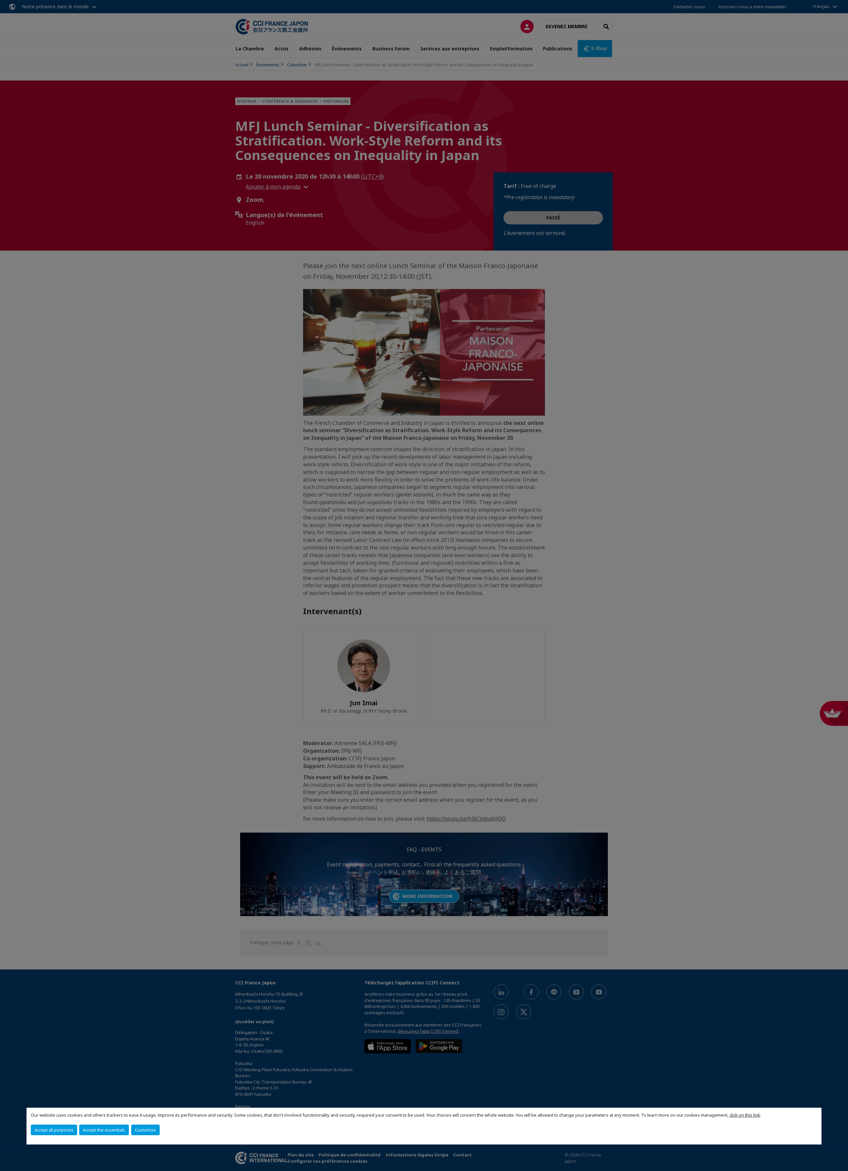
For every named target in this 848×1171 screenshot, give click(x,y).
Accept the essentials (104, 1130)
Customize (145, 1130)
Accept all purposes (54, 1130)
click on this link (744, 1115)
